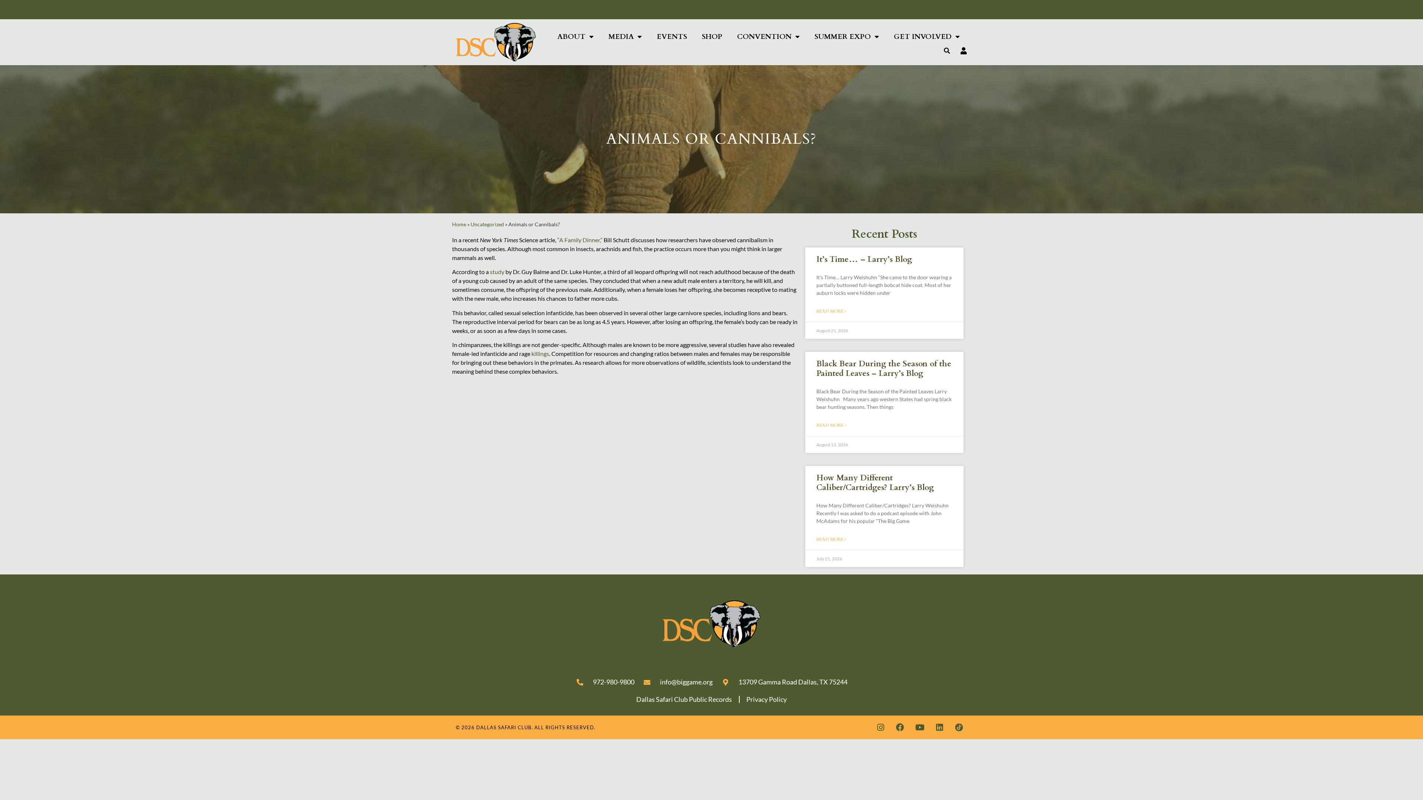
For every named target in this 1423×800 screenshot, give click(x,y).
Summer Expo (843, 36)
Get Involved (923, 36)
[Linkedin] (939, 727)
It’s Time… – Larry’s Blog (864, 259)
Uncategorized (487, 224)
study (497, 271)
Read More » (831, 311)
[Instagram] (880, 727)
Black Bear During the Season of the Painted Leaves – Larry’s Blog (883, 369)
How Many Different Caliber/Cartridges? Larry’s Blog (875, 483)
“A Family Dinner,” (580, 239)
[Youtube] (920, 727)
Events (672, 36)
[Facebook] (900, 727)
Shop (712, 36)
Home (459, 224)
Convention (764, 36)
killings (540, 353)
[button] (947, 50)
